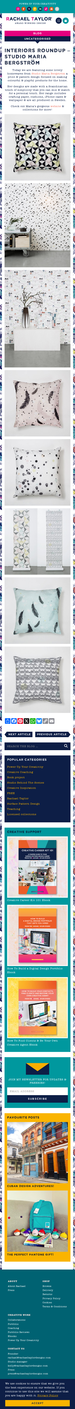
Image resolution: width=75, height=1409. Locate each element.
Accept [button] (37, 1403)
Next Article (19, 734)
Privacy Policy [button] (48, 1395)
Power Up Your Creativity (25, 766)
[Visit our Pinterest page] (35, 9)
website (55, 106)
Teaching (13, 809)
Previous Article (52, 734)
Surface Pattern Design (23, 803)
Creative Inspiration (21, 788)
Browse (47, 1286)
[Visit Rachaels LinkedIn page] (40, 9)
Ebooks (12, 1336)
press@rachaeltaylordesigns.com (28, 1373)
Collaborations (16, 1320)
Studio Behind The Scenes (25, 782)
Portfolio (13, 1324)
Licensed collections (21, 814)
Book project (16, 777)
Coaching (13, 1328)
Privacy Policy (52, 1298)
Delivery (48, 1290)
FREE (11, 793)
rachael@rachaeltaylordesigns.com (29, 1357)
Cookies (47, 1302)
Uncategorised (37, 39)
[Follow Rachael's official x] (29, 9)
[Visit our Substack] (51, 9)
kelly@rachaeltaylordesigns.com (28, 1365)
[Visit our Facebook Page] (23, 9)
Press (11, 1290)
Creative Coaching (20, 772)
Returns (47, 1294)
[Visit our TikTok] (46, 9)
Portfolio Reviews (18, 1332)
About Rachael (17, 1286)
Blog (37, 33)
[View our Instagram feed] (18, 9)
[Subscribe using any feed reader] (57, 9)
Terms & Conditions (55, 1306)
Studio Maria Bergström (48, 73)
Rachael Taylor (18, 798)
